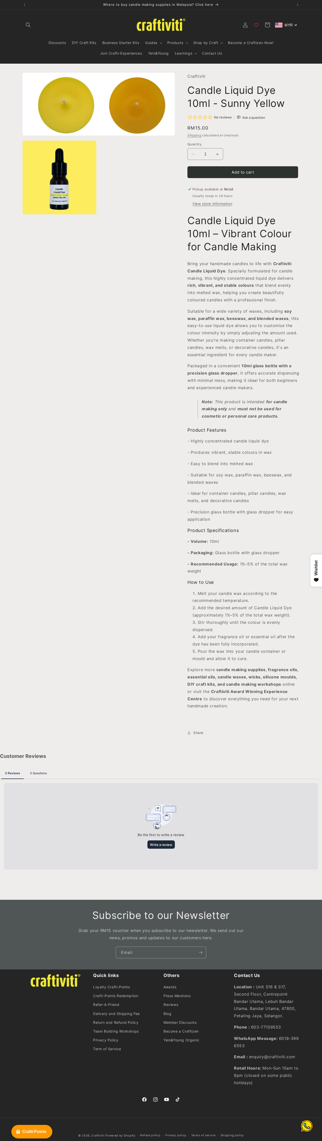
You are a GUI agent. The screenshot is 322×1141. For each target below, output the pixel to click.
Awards (170, 987)
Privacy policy (175, 1135)
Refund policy (150, 1135)
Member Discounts (180, 1022)
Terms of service (203, 1135)
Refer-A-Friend (106, 1004)
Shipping (194, 135)
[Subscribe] (200, 952)
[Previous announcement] (24, 5)
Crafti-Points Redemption (115, 996)
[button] (28, 24)
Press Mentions (177, 996)
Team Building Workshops (116, 1031)
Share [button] (198, 732)
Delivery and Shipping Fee (116, 1013)
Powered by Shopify (120, 1135)
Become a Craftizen (181, 1031)
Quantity (194, 144)
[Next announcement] (297, 5)
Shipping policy (232, 1135)
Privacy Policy (105, 1040)
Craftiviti (97, 1135)
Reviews (171, 1004)
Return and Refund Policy (115, 1022)
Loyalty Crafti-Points (111, 987)
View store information (212, 203)
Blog (167, 1013)
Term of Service (107, 1049)
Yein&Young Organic (181, 1040)
